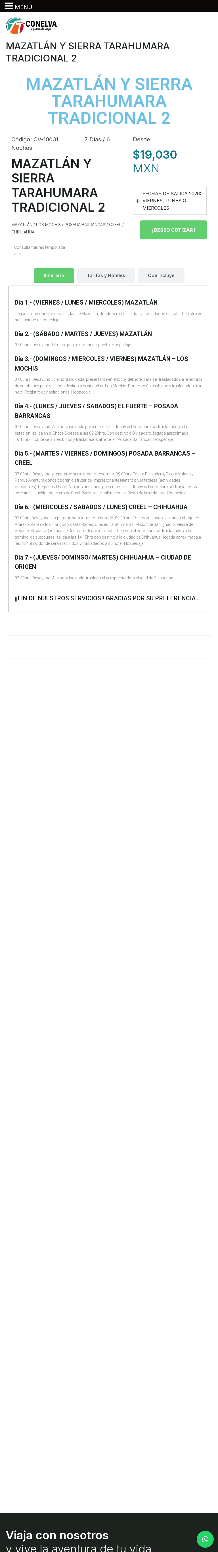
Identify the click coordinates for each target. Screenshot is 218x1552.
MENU (23, 7)
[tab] (54, 275)
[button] (10, 6)
